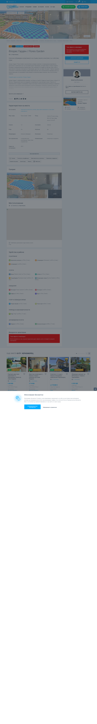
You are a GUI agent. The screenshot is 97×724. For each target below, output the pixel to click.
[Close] (95, 389)
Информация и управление (50, 407)
